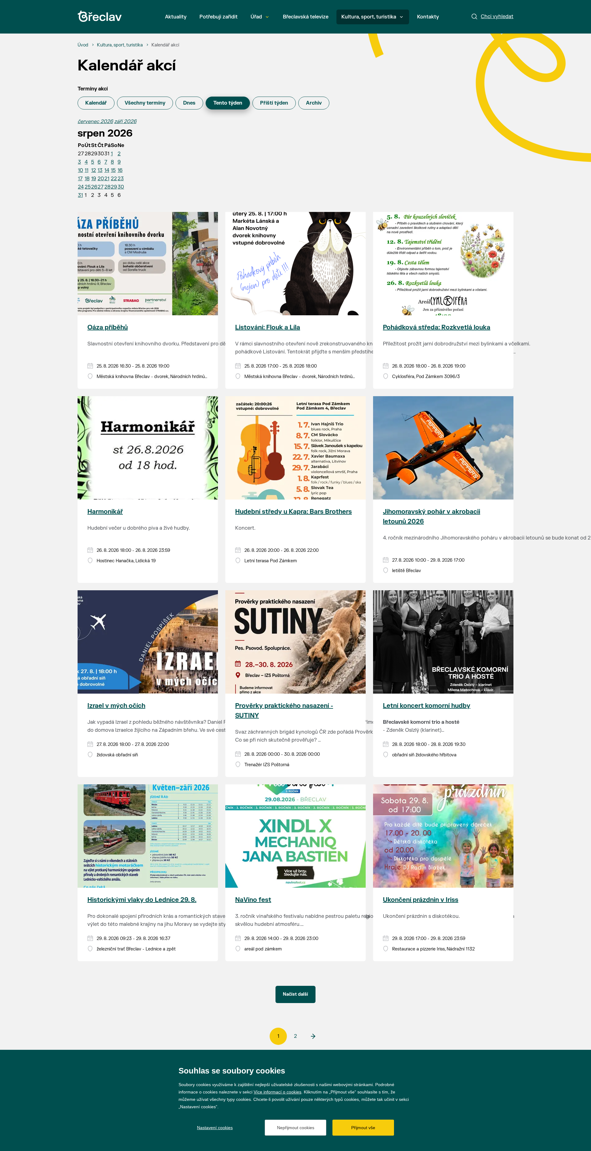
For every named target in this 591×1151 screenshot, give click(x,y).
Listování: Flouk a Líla (267, 327)
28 (107, 187)
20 (101, 179)
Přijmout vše (363, 1127)
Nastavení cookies (215, 1127)
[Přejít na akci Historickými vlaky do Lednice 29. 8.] (148, 836)
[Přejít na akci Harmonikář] (148, 448)
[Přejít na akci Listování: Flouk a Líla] (295, 263)
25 (88, 187)
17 (80, 179)
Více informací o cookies (277, 1091)
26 (94, 187)
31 (80, 195)
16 (120, 170)
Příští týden (274, 103)
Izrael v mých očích (116, 706)
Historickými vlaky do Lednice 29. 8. (141, 900)
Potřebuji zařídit (218, 17)
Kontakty (428, 17)
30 (121, 187)
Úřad (256, 17)
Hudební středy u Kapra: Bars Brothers (293, 512)
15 (113, 170)
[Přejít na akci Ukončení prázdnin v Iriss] (443, 836)
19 (93, 179)
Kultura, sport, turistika (368, 17)
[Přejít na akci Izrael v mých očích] (148, 642)
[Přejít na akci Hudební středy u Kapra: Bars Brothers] (295, 448)
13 (100, 170)
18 (87, 179)
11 (86, 170)
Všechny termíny (145, 103)
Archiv (314, 103)
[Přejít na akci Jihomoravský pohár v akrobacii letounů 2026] (443, 448)
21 (106, 179)
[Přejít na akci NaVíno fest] (295, 836)
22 (114, 179)
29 (114, 187)
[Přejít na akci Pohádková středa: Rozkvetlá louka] (443, 263)
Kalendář (96, 103)
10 (80, 170)
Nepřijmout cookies (295, 1127)
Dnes (189, 103)
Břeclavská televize (305, 17)
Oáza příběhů (107, 327)
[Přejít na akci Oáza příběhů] (148, 263)
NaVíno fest (253, 900)
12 (93, 170)
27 (100, 187)
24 (81, 187)
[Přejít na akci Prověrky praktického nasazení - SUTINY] (295, 642)
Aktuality (176, 17)
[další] (312, 1036)
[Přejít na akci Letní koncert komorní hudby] (443, 642)
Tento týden (227, 103)
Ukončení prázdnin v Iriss (420, 900)
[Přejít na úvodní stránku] (100, 16)
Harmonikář (105, 512)
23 (121, 179)
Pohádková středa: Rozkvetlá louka (436, 327)
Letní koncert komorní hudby (426, 706)
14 (106, 170)
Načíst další (295, 994)
